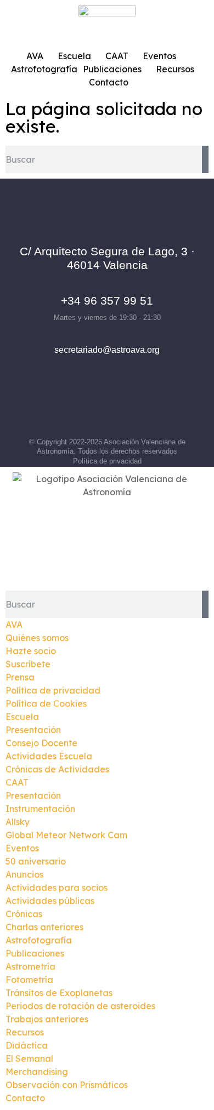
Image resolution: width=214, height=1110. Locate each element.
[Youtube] (152, 407)
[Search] (205, 159)
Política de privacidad (107, 461)
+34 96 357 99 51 (107, 300)
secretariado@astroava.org (107, 349)
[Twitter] (122, 407)
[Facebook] (62, 407)
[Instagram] (92, 407)
